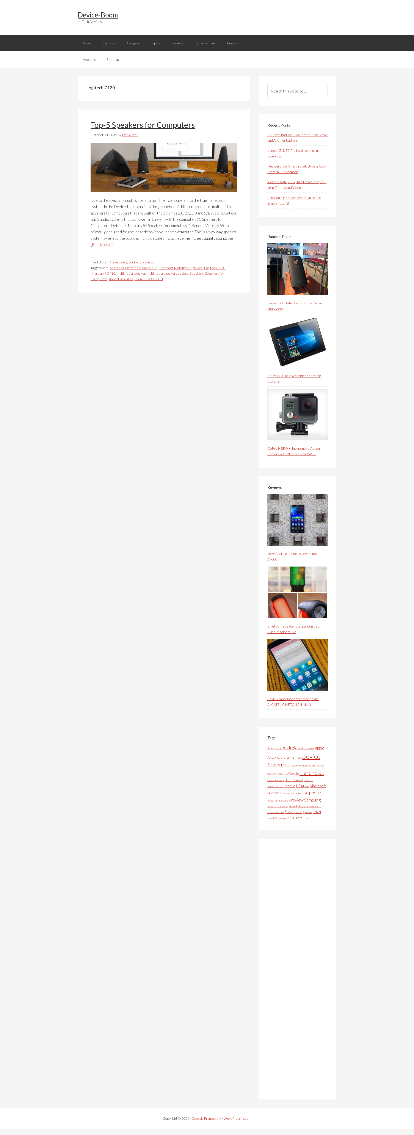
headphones (275, 780)
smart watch (314, 806)
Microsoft (318, 786)
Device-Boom (98, 15)
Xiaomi (297, 818)
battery (281, 757)
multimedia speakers (162, 273)
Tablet (317, 812)
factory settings (299, 765)
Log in (247, 1118)
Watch (271, 818)
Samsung (312, 799)
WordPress (232, 1118)
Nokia (305, 793)
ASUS (271, 757)
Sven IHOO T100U (149, 279)
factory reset (278, 764)
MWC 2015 (274, 793)
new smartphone (291, 793)
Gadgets (135, 262)
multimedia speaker (131, 273)
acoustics (117, 268)
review (183, 273)
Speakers (197, 273)
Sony (289, 811)
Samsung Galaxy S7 (277, 806)
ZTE (306, 818)
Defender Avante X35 (141, 268)
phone (315, 792)
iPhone (308, 780)
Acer (270, 748)
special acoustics (121, 279)
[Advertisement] (299, 969)
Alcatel (278, 748)
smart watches (275, 812)
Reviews (148, 262)
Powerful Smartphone (278, 800)
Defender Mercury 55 (175, 268)
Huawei (297, 780)
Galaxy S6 (282, 773)
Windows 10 (283, 818)
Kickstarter (275, 786)
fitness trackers (316, 765)
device (198, 268)
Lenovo (289, 786)
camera (291, 757)
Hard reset (312, 772)
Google (293, 773)
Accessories (118, 262)
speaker (297, 812)
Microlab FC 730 (103, 273)
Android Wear (306, 748)
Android (290, 747)
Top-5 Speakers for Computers (143, 125)
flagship (271, 773)
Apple (319, 748)
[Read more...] (102, 244)
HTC (288, 780)
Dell (299, 757)
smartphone (298, 806)
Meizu (305, 786)
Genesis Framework (206, 1118)
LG (298, 785)
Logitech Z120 (214, 268)
